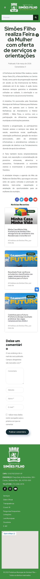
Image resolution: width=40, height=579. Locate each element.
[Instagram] (10, 489)
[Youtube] (15, 489)
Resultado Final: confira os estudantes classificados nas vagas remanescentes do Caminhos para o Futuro (20, 275)
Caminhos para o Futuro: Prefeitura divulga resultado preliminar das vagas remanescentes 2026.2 (20, 318)
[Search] (35, 17)
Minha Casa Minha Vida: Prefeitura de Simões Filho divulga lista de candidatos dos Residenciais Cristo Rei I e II (21, 232)
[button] (5, 7)
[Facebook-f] (5, 489)
